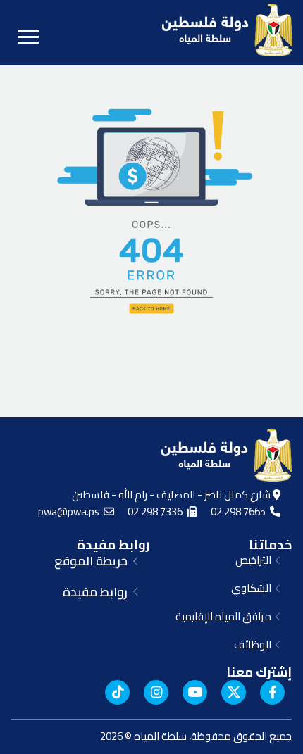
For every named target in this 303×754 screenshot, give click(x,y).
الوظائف (255, 644)
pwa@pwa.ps (71, 511)
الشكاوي (253, 588)
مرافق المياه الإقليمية (225, 616)
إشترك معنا (259, 672)
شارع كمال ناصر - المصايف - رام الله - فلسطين (172, 494)
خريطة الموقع (93, 561)
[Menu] (28, 36)
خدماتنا (270, 544)
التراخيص (255, 560)
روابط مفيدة (113, 544)
